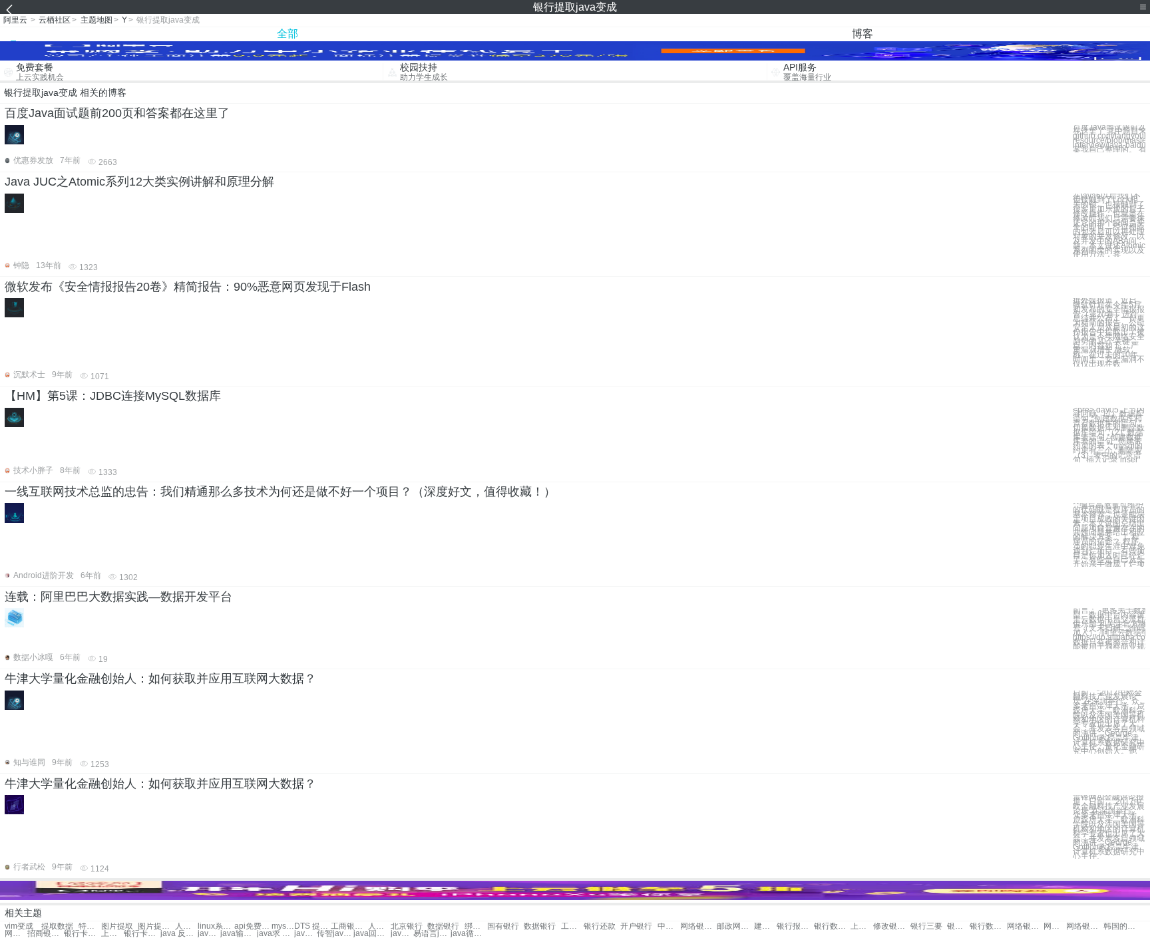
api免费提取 (252, 926)
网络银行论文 (698, 926)
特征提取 (90, 926)
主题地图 (96, 20)
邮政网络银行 (735, 926)
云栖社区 (55, 20)
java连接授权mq (305, 933)
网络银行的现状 (1025, 926)
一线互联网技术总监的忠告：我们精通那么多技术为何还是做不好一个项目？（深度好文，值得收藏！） (280, 491)
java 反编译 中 (178, 933)
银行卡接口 (142, 933)
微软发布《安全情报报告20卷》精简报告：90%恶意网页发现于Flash (188, 286)
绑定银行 (476, 926)
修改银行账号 (891, 926)
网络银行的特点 (1084, 926)
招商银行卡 (45, 933)
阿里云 (15, 20)
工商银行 (572, 926)
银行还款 (600, 926)
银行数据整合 (832, 926)
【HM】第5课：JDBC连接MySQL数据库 (113, 395)
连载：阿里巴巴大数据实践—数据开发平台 (118, 596)
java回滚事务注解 (371, 933)
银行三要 (926, 926)
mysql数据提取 (283, 926)
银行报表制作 (795, 926)
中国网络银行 (669, 926)
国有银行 (503, 926)
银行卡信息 (82, 933)
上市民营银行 (862, 926)
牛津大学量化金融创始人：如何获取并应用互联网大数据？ (160, 678)
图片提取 (117, 926)
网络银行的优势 (1055, 926)
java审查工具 (209, 933)
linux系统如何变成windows (216, 926)
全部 (287, 33)
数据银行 (443, 926)
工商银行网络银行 (349, 926)
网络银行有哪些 (16, 933)
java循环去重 (469, 933)
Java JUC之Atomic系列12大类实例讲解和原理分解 (139, 181)
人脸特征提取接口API (379, 926)
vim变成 (19, 926)
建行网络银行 (765, 926)
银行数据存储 (988, 926)
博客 (862, 33)
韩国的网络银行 (1121, 926)
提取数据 (57, 926)
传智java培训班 (335, 933)
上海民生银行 (112, 933)
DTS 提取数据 (312, 926)
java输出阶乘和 (238, 933)
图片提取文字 (156, 926)
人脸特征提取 (186, 926)
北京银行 (407, 926)
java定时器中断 (402, 933)
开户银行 (636, 926)
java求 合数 (275, 933)
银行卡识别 (958, 926)
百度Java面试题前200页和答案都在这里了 (117, 113)
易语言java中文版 (431, 933)
